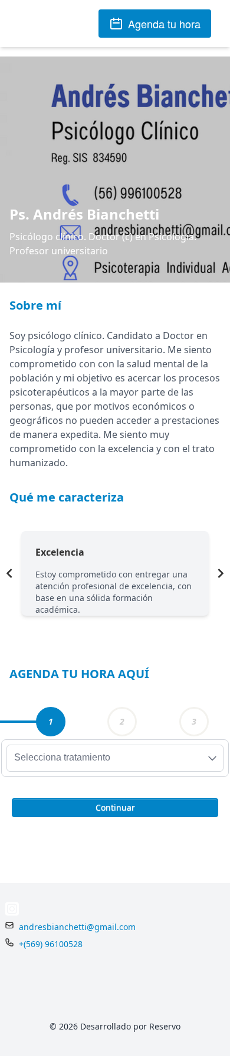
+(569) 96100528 (51, 943)
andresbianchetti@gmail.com (77, 926)
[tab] (50, 721)
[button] (115, 806)
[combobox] (115, 758)
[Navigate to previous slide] (9, 573)
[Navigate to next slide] (220, 573)
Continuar (115, 807)
